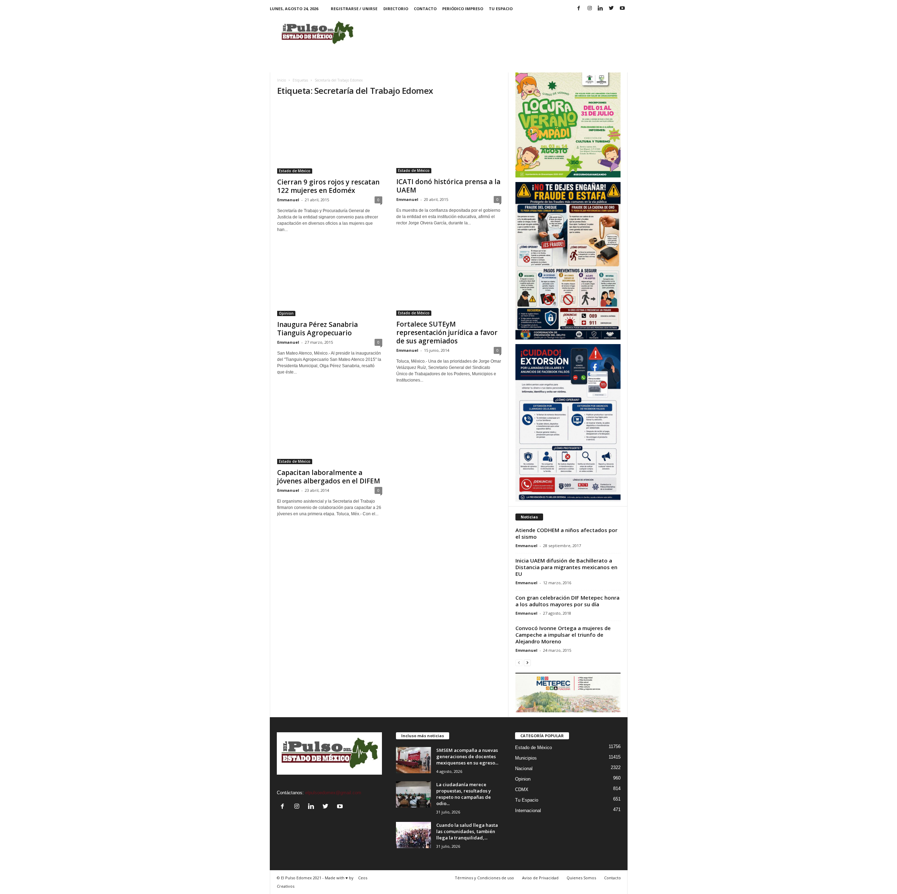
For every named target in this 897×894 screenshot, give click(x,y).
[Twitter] (611, 9)
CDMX (521, 789)
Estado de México (294, 170)
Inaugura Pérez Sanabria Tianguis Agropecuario (317, 328)
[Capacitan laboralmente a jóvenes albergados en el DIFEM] (329, 430)
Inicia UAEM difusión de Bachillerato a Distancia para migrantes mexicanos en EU (566, 567)
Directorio (395, 8)
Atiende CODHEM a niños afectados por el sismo (566, 533)
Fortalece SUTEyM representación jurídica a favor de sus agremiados (447, 332)
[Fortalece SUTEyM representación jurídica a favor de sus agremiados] (448, 281)
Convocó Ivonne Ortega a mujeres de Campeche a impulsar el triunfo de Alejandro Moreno (563, 634)
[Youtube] (622, 9)
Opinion (286, 313)
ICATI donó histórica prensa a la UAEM (448, 186)
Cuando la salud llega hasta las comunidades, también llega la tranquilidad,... (467, 831)
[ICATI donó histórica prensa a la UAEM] (448, 138)
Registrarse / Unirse (354, 8)
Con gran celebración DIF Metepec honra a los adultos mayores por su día (567, 601)
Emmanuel (288, 199)
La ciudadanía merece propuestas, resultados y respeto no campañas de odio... (463, 793)
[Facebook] (579, 9)
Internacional (528, 810)
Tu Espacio (501, 8)
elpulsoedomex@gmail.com (333, 792)
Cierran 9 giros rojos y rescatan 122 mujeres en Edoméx (328, 186)
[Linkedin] (600, 9)
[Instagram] (590, 9)
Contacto (425, 8)
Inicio (281, 80)
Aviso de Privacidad (540, 877)
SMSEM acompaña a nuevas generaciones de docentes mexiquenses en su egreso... (467, 756)
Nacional (524, 768)
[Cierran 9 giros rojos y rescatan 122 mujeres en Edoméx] (329, 138)
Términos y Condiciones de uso (484, 877)
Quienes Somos (581, 877)
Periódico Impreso (462, 8)
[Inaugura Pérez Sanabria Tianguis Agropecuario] (329, 281)
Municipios (526, 758)
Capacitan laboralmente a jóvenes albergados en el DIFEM (328, 477)
